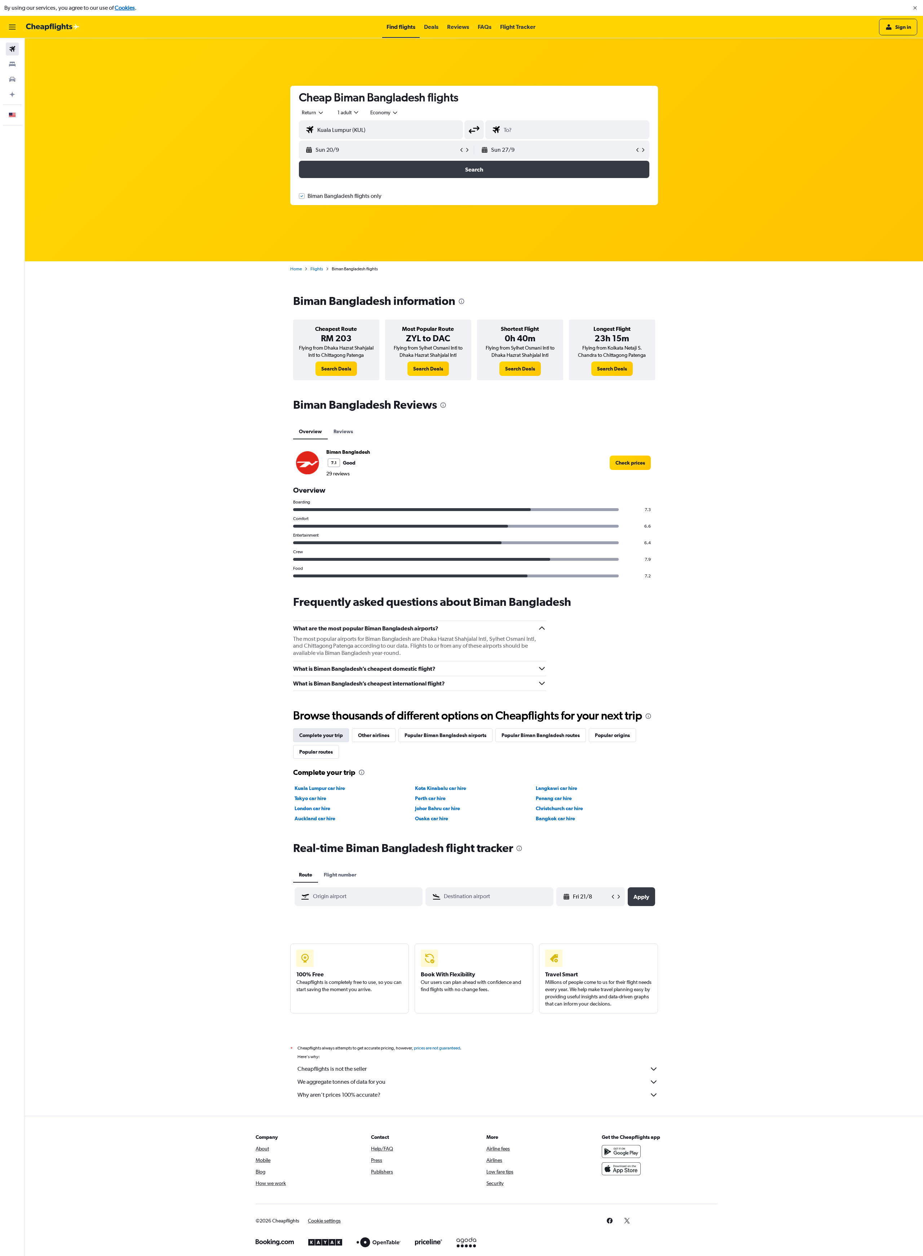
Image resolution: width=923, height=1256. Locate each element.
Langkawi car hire (556, 788)
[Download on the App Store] (621, 1168)
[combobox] (313, 112)
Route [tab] (305, 875)
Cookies (125, 7)
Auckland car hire (315, 818)
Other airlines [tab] (373, 735)
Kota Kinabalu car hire (440, 788)
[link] (336, 368)
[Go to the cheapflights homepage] (52, 27)
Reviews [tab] (343, 431)
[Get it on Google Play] (621, 1151)
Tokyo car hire (310, 798)
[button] (915, 8)
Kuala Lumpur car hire (320, 788)
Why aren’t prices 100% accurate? (338, 1094)
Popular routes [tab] (316, 752)
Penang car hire (554, 798)
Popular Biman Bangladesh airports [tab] (445, 735)
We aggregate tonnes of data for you (341, 1081)
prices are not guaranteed (437, 1048)
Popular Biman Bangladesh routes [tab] (541, 735)
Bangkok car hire (555, 818)
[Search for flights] (12, 49)
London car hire (312, 808)
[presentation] (461, 301)
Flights (316, 268)
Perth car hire (430, 798)
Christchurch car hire (559, 808)
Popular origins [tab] (612, 735)
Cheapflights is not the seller (332, 1068)
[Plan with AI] (12, 94)
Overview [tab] (310, 431)
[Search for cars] (12, 79)
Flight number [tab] (340, 875)
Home (296, 268)
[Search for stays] (12, 64)
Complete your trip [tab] (321, 735)
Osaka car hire (431, 818)
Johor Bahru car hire (437, 808)
